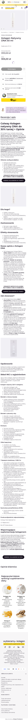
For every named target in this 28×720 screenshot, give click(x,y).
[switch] (24, 2)
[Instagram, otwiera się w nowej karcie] (9, 647)
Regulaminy (4, 683)
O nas (2, 692)
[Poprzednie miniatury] (1, 29)
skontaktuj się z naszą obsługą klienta (16, 111)
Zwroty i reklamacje (6, 688)
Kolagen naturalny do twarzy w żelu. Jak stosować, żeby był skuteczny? (15, 305)
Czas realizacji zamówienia (8, 712)
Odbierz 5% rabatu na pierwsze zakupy (11, 679)
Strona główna (4, 32)
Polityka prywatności (6, 681)
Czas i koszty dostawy (7, 709)
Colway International (6, 35)
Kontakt (3, 677)
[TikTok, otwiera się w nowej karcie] (14, 647)
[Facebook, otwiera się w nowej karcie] (5, 647)
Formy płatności (5, 710)
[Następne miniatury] (4, 29)
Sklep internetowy (13, 719)
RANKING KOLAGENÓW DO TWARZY (13, 180)
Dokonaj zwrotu (5, 690)
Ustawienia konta (5, 700)
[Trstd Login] (25, 2)
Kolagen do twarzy (20, 32)
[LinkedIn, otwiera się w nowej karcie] (18, 647)
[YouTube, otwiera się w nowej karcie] (23, 647)
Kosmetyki (11, 32)
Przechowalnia (5, 702)
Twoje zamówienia (6, 698)
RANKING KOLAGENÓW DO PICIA (13, 557)
